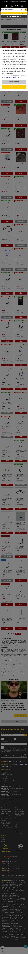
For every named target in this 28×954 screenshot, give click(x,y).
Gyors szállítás (6, 1)
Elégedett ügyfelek (23, 1)
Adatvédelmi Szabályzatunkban (12, 77)
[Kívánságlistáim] (15, 5)
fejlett (20, 9)
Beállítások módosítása (14, 81)
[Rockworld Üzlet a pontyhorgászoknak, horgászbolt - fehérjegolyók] (6, 6)
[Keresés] (26, 9)
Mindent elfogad (14, 86)
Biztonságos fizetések (14, 1)
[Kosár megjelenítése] (18, 5)
